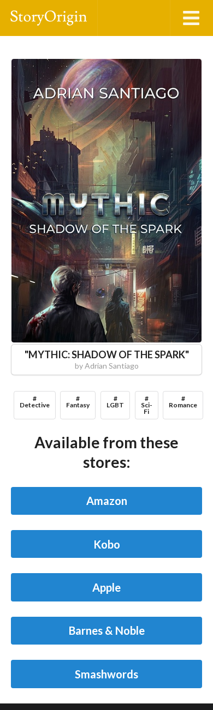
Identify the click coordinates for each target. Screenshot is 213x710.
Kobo (106, 544)
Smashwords (106, 674)
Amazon (106, 500)
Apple (106, 587)
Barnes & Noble (107, 630)
